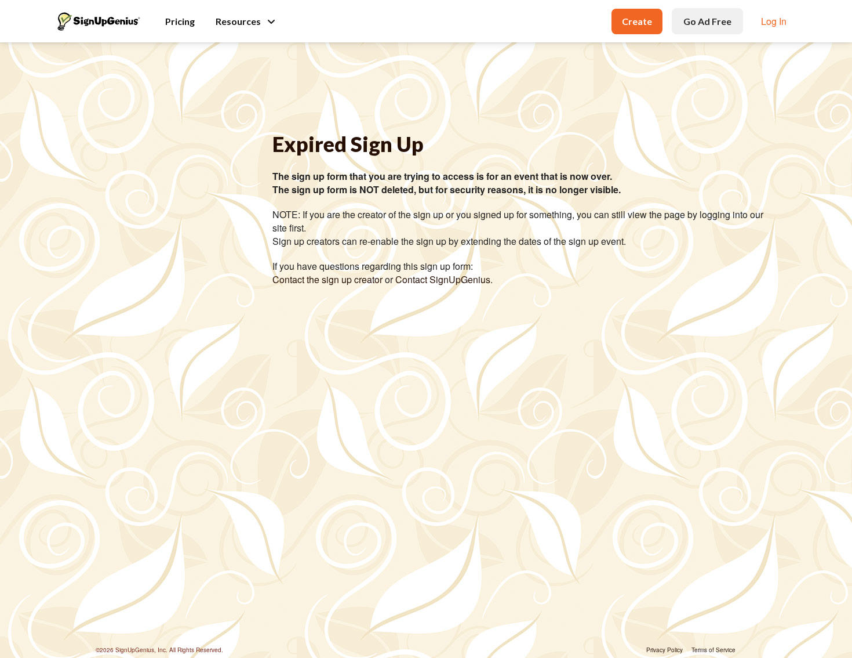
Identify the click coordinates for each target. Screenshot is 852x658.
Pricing (180, 21)
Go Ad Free (707, 21)
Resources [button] (238, 21)
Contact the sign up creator (327, 279)
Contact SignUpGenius (442, 279)
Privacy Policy (664, 650)
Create (637, 21)
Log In (774, 21)
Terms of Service (713, 650)
